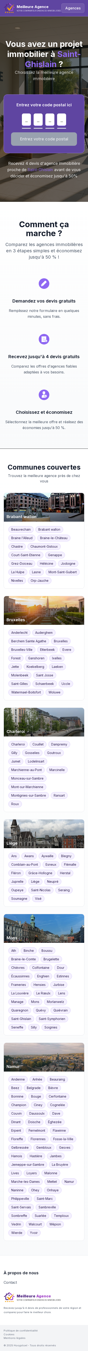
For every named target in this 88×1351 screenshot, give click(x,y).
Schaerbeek (44, 684)
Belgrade (34, 1088)
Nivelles (17, 580)
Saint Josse (44, 675)
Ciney (38, 1105)
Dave (56, 1113)
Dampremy (59, 744)
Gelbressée (20, 1147)
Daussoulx (37, 1113)
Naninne (17, 1190)
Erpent (16, 1130)
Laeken (57, 667)
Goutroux (54, 753)
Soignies (50, 1027)
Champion (18, 1105)
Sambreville (47, 1207)
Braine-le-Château (53, 538)
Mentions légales (14, 1338)
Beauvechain (21, 529)
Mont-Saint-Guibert (63, 572)
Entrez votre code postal (44, 139)
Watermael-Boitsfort (26, 692)
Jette (15, 667)
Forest (16, 658)
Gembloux (43, 1147)
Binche (29, 950)
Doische (34, 1122)
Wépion (55, 1224)
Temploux (61, 1216)
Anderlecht (19, 632)
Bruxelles (61, 641)
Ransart (59, 795)
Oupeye (17, 890)
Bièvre (53, 1088)
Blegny (66, 856)
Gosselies (32, 753)
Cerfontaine (57, 1096)
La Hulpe (17, 572)
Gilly (14, 753)
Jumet (15, 761)
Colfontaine (40, 968)
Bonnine (17, 1096)
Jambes (56, 1156)
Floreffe (17, 1139)
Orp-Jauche (40, 580)
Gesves (64, 1147)
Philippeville (20, 1199)
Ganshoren (36, 658)
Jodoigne (68, 563)
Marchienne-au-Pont (26, 770)
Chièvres (18, 968)
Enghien (43, 976)
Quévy (41, 1010)
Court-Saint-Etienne (25, 555)
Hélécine (46, 563)
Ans (14, 856)
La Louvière (20, 993)
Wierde (16, 1233)
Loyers (32, 1173)
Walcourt (35, 1224)
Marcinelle (57, 770)
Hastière (36, 1156)
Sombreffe (19, 1216)
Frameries (18, 985)
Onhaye (53, 1190)
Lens (61, 993)
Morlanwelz (55, 1002)
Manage (17, 1002)
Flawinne (59, 1130)
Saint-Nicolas (41, 890)
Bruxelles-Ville (21, 650)
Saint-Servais (21, 1207)
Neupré (52, 881)
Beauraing (57, 1079)
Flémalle (70, 864)
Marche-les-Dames (25, 1181)
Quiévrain (60, 1010)
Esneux (51, 864)
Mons (35, 1002)
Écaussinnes (20, 976)
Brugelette (51, 959)
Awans (29, 856)
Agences (73, 8)
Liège (35, 881)
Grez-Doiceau (21, 563)
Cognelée (57, 1105)
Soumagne (19, 898)
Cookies (9, 1334)
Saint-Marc (45, 1199)
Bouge (36, 1096)
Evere (67, 650)
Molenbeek (19, 675)
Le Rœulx (43, 993)
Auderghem (44, 632)
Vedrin (16, 1224)
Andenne (18, 1079)
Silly (34, 1027)
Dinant (16, 1122)
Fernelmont (37, 1130)
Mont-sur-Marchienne (27, 787)
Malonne (50, 1173)
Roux (15, 804)
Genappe (55, 555)
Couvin (16, 1113)
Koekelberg (35, 667)
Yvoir (34, 1233)
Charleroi (18, 744)
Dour (60, 968)
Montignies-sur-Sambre (28, 795)
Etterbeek (47, 650)
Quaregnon (19, 1010)
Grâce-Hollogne (40, 873)
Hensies (40, 985)
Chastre (17, 546)
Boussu (47, 950)
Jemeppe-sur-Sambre (27, 1164)
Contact (10, 1282)
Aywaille (47, 856)
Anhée (37, 1079)
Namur (69, 1181)
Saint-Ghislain (21, 1019)
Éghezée (55, 1122)
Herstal (65, 873)
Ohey (35, 1190)
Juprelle (17, 881)
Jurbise (58, 985)
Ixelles (57, 658)
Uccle (66, 684)
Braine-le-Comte (23, 959)
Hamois (16, 1156)
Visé (38, 898)
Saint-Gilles (19, 684)
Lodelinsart (36, 761)
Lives (15, 1173)
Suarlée (40, 1216)
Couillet (38, 744)
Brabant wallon (49, 529)
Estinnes (63, 976)
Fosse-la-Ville (63, 1139)
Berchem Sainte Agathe (28, 641)
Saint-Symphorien (52, 1019)
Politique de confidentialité (21, 1330)
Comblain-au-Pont (24, 864)
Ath (13, 950)
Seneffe (17, 1027)
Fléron (16, 873)
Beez (15, 1088)
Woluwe (54, 692)
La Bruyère (60, 1164)
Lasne (36, 572)
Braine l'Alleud (21, 538)
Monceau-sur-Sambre (27, 778)
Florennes (38, 1139)
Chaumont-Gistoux (44, 546)
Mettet (52, 1181)
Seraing (64, 890)
